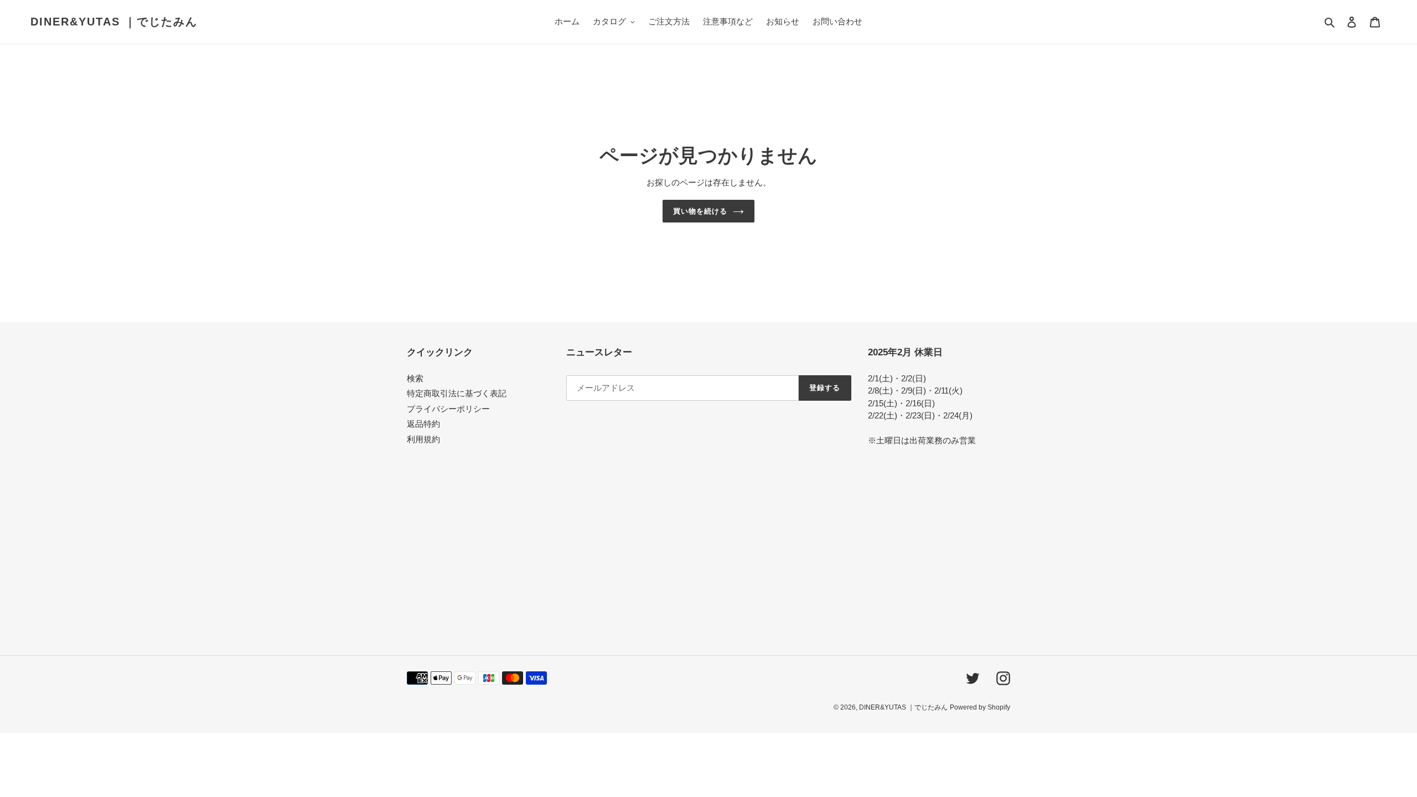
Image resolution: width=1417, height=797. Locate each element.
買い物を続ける (700, 211)
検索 (415, 378)
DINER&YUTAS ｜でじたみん (114, 21)
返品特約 (423, 423)
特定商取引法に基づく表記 (456, 393)
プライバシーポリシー (448, 408)
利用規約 (423, 439)
